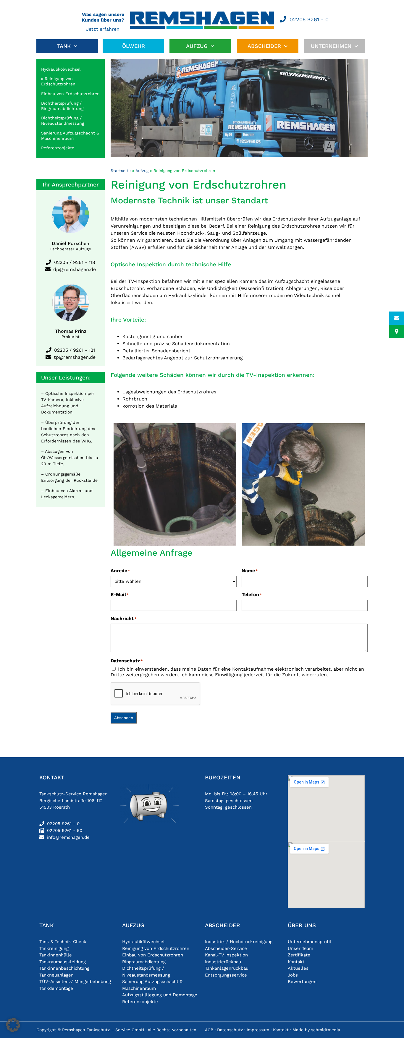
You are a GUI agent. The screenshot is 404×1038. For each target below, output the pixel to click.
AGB (209, 1029)
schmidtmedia (325, 1029)
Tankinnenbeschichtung (64, 968)
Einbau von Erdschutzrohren (70, 93)
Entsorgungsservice (226, 975)
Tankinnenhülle (55, 955)
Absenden (123, 718)
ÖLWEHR (133, 46)
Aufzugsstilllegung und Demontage (159, 995)
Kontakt (296, 961)
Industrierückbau (223, 961)
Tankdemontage (56, 988)
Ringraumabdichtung (144, 961)
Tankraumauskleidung (62, 961)
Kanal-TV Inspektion (226, 955)
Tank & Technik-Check (62, 941)
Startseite (121, 170)
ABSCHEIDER (264, 46)
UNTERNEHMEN (331, 46)
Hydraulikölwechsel (60, 69)
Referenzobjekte (57, 147)
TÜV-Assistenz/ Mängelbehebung (75, 981)
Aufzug (141, 170)
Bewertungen (302, 981)
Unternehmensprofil (309, 941)
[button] (13, 1025)
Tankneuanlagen (56, 975)
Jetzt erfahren (102, 29)
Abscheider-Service (226, 948)
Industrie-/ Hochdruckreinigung (238, 941)
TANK (64, 46)
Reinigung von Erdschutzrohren (155, 948)
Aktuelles (298, 968)
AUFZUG (197, 46)
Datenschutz (230, 1029)
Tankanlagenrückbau (226, 968)
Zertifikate (299, 955)
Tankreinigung (54, 948)
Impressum (258, 1029)
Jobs (293, 975)
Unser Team (300, 948)
